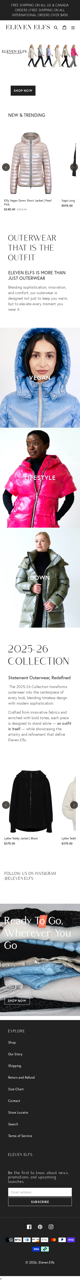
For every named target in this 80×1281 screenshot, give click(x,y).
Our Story (15, 1054)
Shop (12, 1042)
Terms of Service (20, 1136)
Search (13, 1124)
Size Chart (16, 1089)
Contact (14, 1100)
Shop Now (23, 90)
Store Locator (18, 1112)
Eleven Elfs (47, 1262)
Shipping (14, 1065)
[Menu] (73, 27)
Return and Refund (21, 1077)
